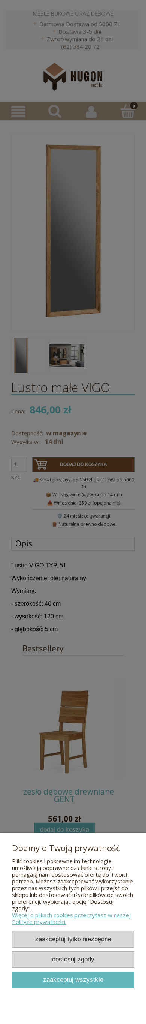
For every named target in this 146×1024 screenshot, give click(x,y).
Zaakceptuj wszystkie (73, 979)
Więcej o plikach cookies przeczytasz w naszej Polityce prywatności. (71, 918)
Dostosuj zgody (73, 959)
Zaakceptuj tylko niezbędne (73, 939)
